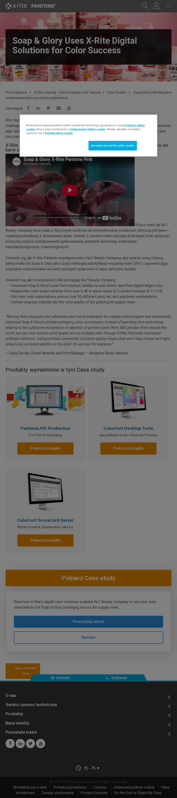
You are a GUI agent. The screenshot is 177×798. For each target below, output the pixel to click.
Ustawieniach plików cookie (87, 129)
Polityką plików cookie (59, 133)
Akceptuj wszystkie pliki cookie (112, 145)
